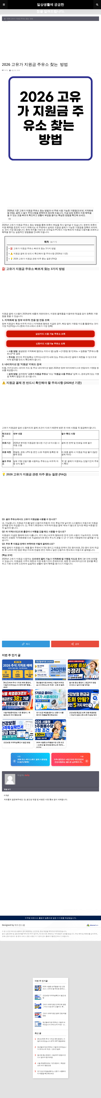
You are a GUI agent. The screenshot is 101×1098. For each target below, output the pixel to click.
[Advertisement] (50, 41)
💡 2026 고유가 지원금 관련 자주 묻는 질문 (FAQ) (33, 259)
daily (6, 70)
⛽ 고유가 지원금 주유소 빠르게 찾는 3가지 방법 (33, 248)
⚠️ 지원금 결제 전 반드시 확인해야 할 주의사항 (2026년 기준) (39, 253)
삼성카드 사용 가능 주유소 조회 (50, 334)
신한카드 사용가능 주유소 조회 (50, 343)
